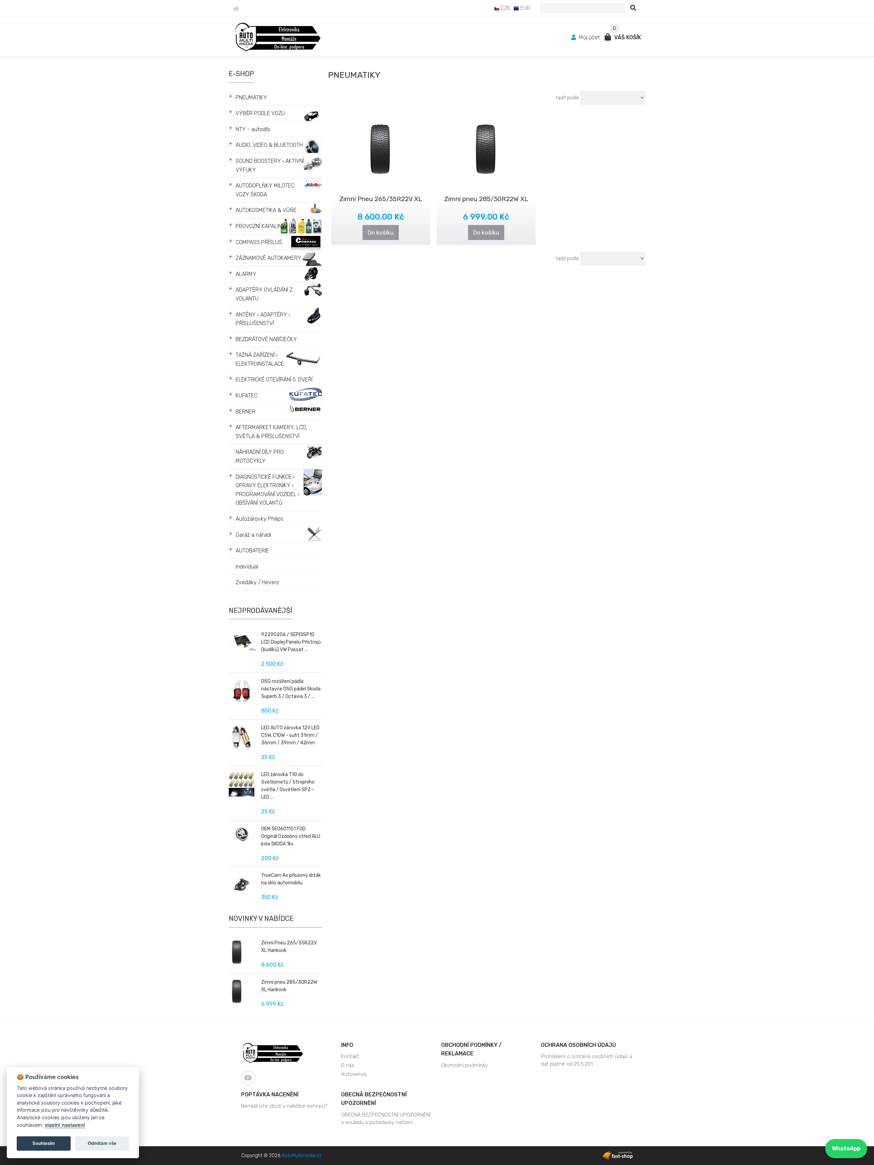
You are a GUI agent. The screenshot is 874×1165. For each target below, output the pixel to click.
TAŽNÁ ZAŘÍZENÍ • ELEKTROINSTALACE (260, 359)
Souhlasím (43, 1143)
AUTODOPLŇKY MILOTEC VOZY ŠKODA (265, 190)
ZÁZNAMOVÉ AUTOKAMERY (268, 258)
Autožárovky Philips (259, 519)
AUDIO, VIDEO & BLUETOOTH (269, 145)
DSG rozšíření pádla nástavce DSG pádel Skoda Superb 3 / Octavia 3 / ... (291, 688)
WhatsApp (846, 1148)
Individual (247, 566)
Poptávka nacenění (269, 1094)
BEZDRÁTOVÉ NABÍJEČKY (266, 339)
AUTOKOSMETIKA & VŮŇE (266, 210)
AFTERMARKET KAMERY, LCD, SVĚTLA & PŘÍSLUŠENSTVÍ (271, 431)
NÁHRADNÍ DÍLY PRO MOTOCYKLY (260, 456)
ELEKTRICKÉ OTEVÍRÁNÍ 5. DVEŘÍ (274, 379)
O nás (347, 1065)
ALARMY (246, 274)
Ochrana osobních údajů (578, 1045)
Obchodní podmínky (464, 1065)
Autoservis (354, 1074)
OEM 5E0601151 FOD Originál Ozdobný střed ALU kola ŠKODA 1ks (290, 836)
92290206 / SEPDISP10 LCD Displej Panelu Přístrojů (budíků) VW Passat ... (291, 642)
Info (347, 1045)
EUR (524, 8)
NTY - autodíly (253, 129)
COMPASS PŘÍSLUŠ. (259, 242)
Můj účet (589, 37)
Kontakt (350, 1056)
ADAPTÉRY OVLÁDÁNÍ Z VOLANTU (264, 294)
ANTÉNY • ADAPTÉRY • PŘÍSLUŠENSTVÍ (263, 319)
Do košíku (381, 232)
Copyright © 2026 (281, 1156)
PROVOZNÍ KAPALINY (260, 226)
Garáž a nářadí (253, 535)
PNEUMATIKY (251, 97)
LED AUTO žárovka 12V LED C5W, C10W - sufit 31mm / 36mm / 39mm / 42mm (290, 735)
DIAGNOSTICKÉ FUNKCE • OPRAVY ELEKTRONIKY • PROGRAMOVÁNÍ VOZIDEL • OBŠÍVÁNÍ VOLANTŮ (267, 490)
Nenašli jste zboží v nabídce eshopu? (284, 1106)
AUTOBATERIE (252, 550)
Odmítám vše (102, 1143)
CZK (504, 8)
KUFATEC (246, 395)
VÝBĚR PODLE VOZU (260, 113)
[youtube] (248, 1078)
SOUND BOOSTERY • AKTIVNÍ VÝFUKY (270, 165)
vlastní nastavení (65, 1125)
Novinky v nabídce (261, 918)
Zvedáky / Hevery (257, 582)
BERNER (245, 411)
